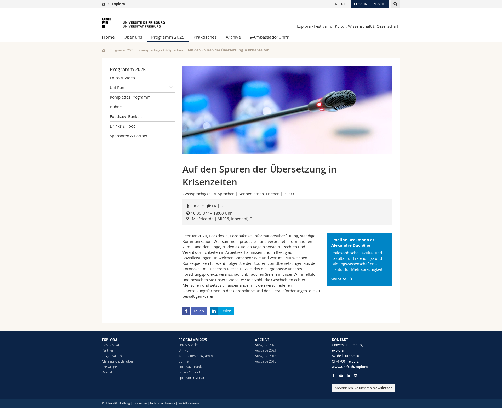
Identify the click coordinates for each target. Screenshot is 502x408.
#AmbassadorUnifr (269, 37)
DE (343, 4)
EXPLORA (109, 339)
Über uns (133, 37)
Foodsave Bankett (126, 116)
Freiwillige (109, 366)
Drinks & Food (123, 126)
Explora (118, 4)
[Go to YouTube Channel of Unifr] (341, 375)
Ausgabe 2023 (265, 344)
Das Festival (111, 344)
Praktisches (205, 37)
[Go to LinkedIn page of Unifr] (348, 375)
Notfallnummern (188, 403)
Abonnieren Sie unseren (363, 388)
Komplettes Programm (130, 97)
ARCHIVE (262, 339)
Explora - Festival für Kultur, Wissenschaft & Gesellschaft (347, 26)
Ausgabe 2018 (265, 355)
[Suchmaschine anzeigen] (395, 4)
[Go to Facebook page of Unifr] (333, 375)
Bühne (116, 106)
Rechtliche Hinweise (162, 403)
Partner (107, 350)
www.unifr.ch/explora (350, 366)
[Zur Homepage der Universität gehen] (133, 23)
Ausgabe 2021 (265, 350)
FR (335, 4)
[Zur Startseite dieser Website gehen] (103, 50)
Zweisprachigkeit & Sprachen (161, 50)
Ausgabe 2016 (265, 361)
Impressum (140, 403)
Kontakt (108, 372)
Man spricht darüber (117, 361)
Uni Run (117, 87)
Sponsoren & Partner (128, 135)
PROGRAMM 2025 (192, 339)
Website (338, 279)
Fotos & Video (122, 77)
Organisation (112, 355)
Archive (233, 37)
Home (108, 37)
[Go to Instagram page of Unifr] (355, 375)
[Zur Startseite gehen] (103, 4)
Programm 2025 (168, 37)
